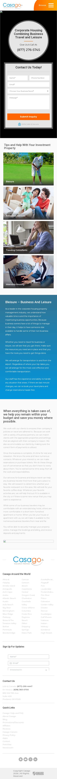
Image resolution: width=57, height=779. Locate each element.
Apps (5, 738)
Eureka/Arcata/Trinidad (47, 579)
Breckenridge (9, 633)
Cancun (25, 579)
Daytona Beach (26, 618)
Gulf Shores (46, 617)
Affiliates (6, 725)
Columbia (26, 611)
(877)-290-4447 (24, 686)
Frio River (45, 595)
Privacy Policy (9, 735)
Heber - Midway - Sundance (45, 626)
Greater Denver (44, 609)
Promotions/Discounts (13, 722)
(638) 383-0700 (21, 689)
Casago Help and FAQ (13, 713)
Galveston (45, 601)
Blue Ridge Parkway (8, 615)
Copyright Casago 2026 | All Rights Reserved (21, 773)
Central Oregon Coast (28, 593)
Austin (5, 601)
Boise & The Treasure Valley (9, 622)
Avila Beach (8, 604)
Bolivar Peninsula (7, 628)
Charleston (27, 598)
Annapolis (7, 589)
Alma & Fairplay (6, 581)
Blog (5, 719)
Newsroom (8, 747)
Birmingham (8, 611)
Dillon (24, 623)
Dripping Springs (26, 628)
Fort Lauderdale (46, 587)
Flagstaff (45, 582)
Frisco (43, 598)
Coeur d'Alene (28, 607)
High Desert (46, 633)
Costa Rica (27, 614)
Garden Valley (47, 604)
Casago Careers (10, 732)
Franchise (7, 744)
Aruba (5, 595)
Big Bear (7, 607)
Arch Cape (7, 592)
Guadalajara (46, 614)
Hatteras (45, 620)
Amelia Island (9, 586)
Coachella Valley (26, 603)
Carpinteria (27, 589)
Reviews (6, 729)
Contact (6, 741)
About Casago (9, 716)
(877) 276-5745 (28, 50)
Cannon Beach (25, 584)
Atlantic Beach (9, 598)
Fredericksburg (47, 592)
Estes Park (27, 633)
